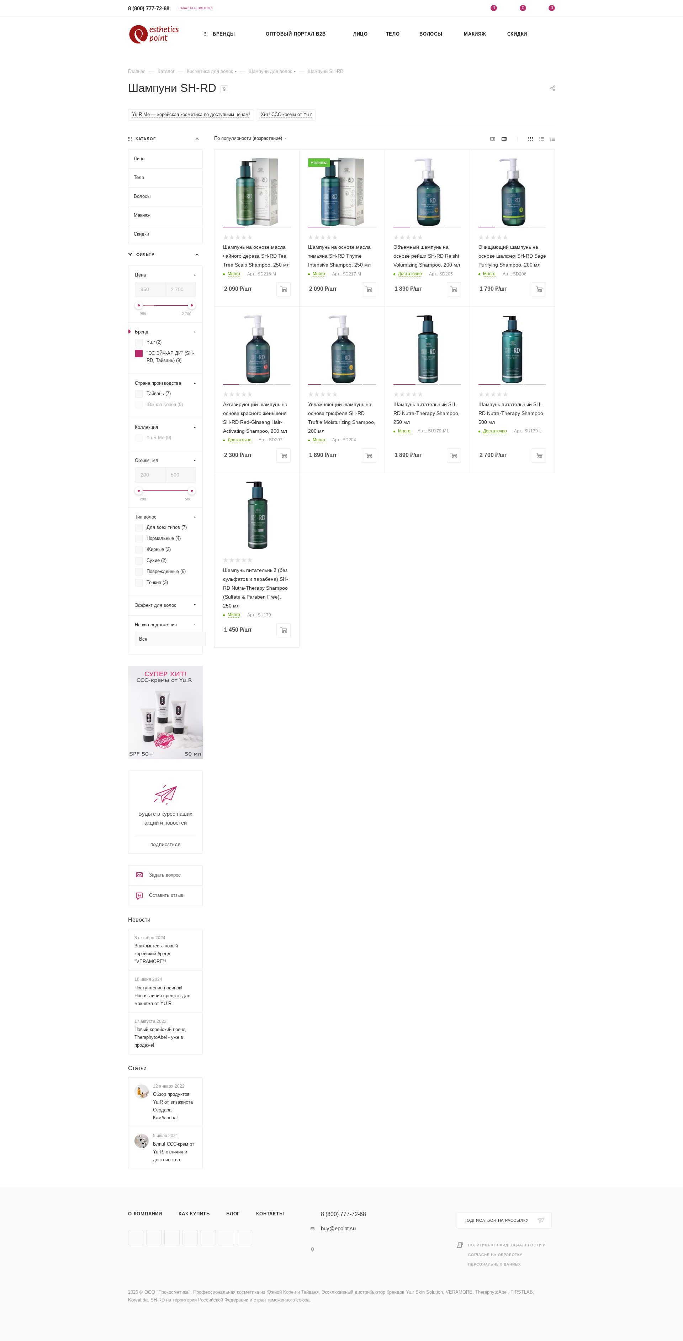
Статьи (137, 1068)
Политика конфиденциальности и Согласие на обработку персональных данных (507, 1254)
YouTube (172, 1237)
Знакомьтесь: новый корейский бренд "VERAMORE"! (156, 953)
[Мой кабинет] (465, 9)
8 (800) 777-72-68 (148, 8)
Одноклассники (190, 1237)
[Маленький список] (493, 138)
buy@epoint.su (338, 1228)
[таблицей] (552, 138)
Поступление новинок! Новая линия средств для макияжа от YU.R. (162, 995)
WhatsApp (226, 1237)
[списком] (541, 138)
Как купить (194, 1213)
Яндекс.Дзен (244, 1237)
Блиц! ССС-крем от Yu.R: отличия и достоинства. (173, 1151)
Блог (233, 1213)
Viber (208, 1237)
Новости (139, 920)
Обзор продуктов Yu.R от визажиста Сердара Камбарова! (173, 1106)
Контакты (270, 1213)
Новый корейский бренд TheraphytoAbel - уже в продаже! (160, 1037)
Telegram (154, 1237)
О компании (145, 1213)
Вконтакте (135, 1237)
